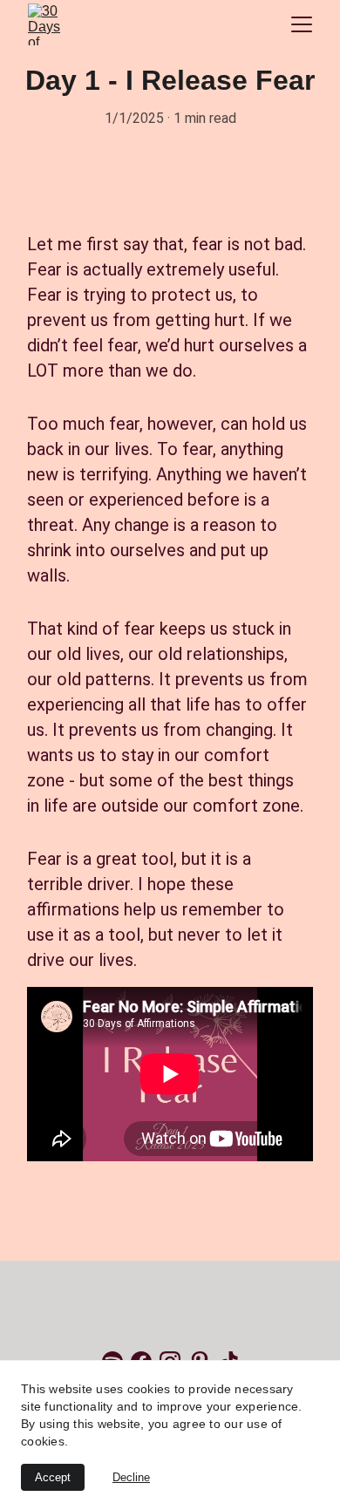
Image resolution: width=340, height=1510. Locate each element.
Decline (131, 1477)
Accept (53, 1477)
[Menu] (301, 24)
